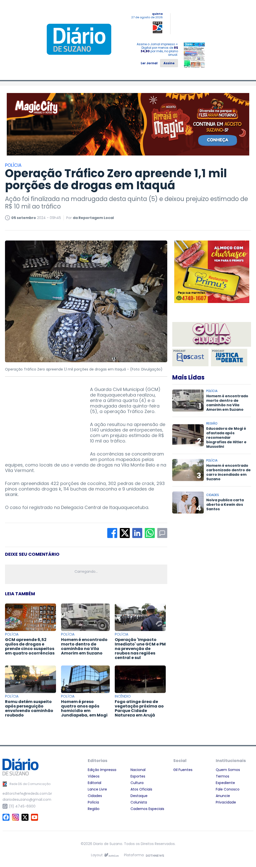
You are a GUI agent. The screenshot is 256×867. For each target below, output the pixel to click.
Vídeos (94, 776)
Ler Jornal (149, 63)
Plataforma (134, 855)
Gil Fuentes (182, 769)
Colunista (138, 802)
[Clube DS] (211, 335)
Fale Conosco (228, 789)
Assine (169, 63)
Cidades (95, 795)
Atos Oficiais (141, 789)
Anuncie (223, 795)
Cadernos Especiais (147, 808)
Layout (97, 855)
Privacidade (226, 802)
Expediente (225, 782)
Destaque (139, 795)
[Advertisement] (42, 418)
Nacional (138, 769)
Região (94, 808)
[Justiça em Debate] (229, 357)
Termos (222, 776)
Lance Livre (97, 789)
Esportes (137, 776)
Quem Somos (228, 769)
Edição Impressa (102, 769)
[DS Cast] (190, 357)
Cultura (137, 782)
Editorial (94, 782)
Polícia (93, 802)
